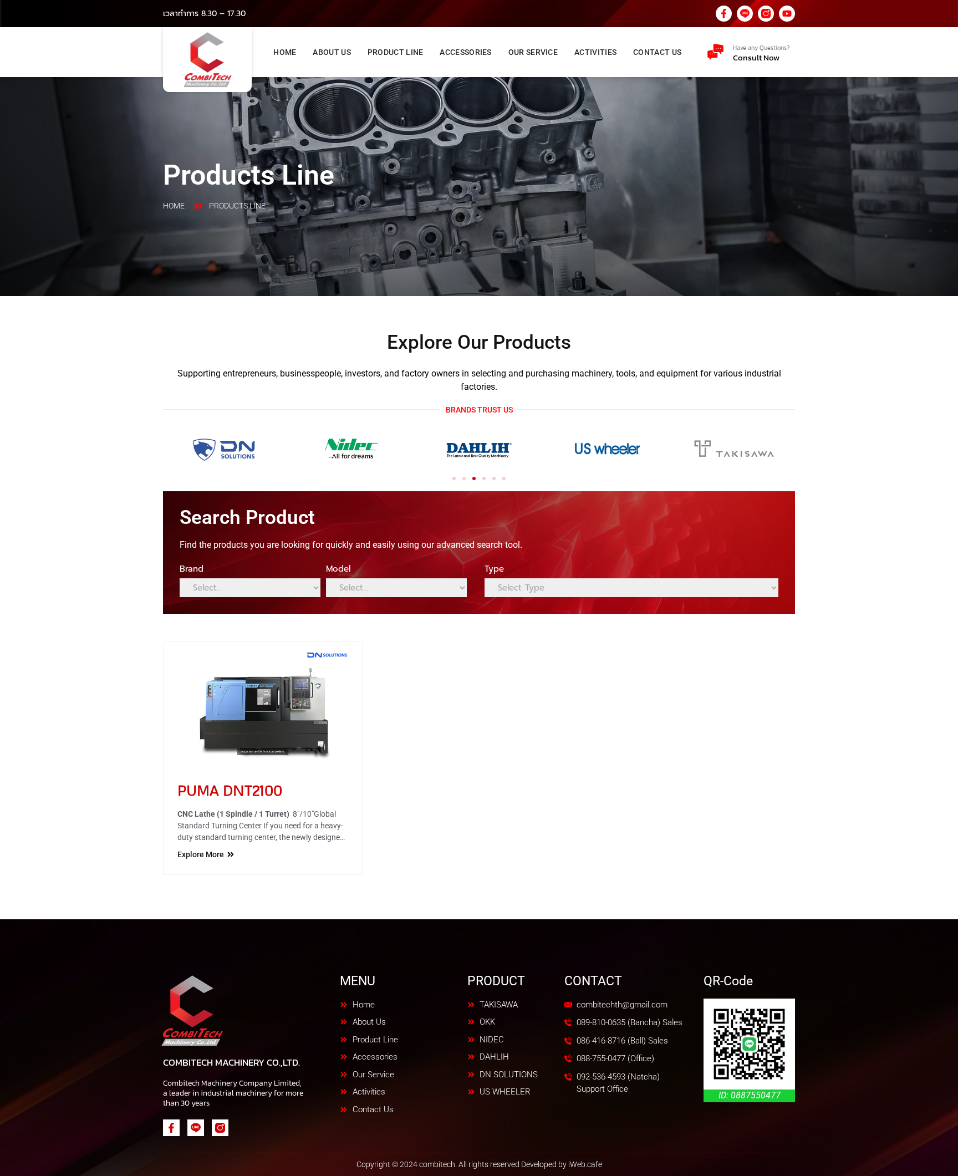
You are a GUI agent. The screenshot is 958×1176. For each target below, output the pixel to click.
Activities (595, 52)
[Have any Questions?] (715, 52)
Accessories (465, 52)
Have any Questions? (761, 47)
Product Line (396, 52)
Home (284, 52)
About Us (331, 52)
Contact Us (657, 52)
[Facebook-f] (724, 14)
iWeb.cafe (585, 1164)
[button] (454, 478)
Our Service (533, 52)
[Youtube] (787, 14)
